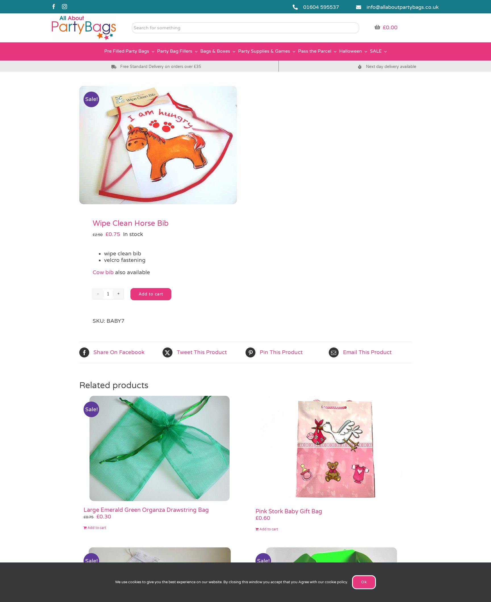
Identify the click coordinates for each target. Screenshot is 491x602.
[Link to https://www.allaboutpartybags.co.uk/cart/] (377, 27)
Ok (364, 582)
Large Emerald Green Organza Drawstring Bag (146, 510)
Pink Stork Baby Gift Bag (288, 511)
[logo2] (83, 17)
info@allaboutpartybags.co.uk (403, 7)
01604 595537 (321, 7)
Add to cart (151, 294)
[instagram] (64, 6)
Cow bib (103, 272)
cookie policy (336, 582)
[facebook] (53, 6)
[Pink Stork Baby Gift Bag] (331, 449)
